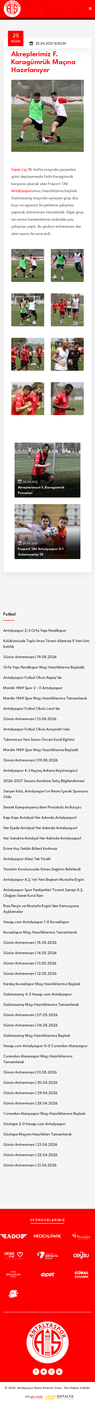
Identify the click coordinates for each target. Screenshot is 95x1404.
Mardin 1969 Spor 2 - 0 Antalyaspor (33, 688)
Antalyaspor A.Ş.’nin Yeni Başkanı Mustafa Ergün (43, 880)
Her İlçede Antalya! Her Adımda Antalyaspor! (40, 828)
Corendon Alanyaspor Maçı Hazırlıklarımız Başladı (44, 1114)
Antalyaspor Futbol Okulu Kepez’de (32, 678)
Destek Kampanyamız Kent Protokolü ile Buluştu (42, 807)
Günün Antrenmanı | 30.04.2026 (30, 1083)
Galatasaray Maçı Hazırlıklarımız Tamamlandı (41, 1005)
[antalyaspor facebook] (36, 1371)
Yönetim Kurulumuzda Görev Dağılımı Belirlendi (42, 869)
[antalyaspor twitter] (43, 1371)
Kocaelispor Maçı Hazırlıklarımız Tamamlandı (40, 932)
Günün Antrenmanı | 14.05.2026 (30, 953)
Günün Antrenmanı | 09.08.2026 (30, 760)
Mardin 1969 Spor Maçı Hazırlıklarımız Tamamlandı (45, 698)
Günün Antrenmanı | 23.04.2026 (30, 1145)
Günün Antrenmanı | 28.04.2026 (30, 1103)
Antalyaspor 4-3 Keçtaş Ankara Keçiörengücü (40, 771)
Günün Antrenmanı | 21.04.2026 (30, 1165)
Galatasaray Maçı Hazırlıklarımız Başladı (36, 1036)
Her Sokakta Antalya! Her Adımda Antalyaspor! (42, 838)
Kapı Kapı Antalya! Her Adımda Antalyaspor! (40, 818)
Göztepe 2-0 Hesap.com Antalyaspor (34, 1124)
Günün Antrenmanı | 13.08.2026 (29, 719)
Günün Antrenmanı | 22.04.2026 (30, 1155)
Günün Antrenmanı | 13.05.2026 (29, 963)
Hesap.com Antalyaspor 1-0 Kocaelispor (36, 922)
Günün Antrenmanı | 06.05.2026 (30, 1025)
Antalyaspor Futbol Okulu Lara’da (31, 709)
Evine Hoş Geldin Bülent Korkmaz (30, 849)
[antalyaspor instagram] (51, 1371)
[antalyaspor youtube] (59, 1371)
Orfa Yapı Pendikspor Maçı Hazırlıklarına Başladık (43, 667)
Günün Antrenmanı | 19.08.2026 (30, 657)
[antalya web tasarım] (33, 1397)
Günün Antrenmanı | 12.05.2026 (30, 974)
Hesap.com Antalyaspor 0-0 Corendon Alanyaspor (45, 1046)
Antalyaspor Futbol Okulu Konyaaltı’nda (36, 729)
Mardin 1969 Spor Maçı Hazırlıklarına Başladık (40, 750)
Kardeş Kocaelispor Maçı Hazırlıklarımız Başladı (41, 984)
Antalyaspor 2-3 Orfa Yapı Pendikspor (34, 631)
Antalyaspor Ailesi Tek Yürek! (27, 859)
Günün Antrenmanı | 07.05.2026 (30, 1015)
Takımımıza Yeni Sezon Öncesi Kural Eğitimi (38, 740)
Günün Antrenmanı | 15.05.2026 (30, 943)
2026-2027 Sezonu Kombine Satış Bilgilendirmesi (43, 781)
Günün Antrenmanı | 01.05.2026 (30, 1072)
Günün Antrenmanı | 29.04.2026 (30, 1093)
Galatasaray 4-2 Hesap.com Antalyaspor (37, 994)
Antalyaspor (21, 191)
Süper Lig (19, 170)
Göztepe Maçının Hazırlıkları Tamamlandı (37, 1134)
